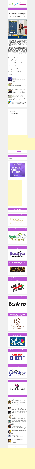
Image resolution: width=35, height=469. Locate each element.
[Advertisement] (18, 136)
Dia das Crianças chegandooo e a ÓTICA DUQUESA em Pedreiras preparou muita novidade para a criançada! (19, 84)
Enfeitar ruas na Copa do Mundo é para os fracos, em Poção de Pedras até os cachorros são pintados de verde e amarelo (19, 421)
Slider (20, 16)
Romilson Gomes (18, 446)
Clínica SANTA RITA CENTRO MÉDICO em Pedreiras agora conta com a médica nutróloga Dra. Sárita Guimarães (17, 13)
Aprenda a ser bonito (11, 398)
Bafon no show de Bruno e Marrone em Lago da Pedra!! (19, 411)
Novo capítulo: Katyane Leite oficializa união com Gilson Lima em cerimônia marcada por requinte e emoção (18, 402)
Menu (9, 8)
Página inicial (10, 158)
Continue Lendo (15, 81)
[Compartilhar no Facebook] (11, 74)
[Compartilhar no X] (10, 74)
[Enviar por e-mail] (9, 74)
